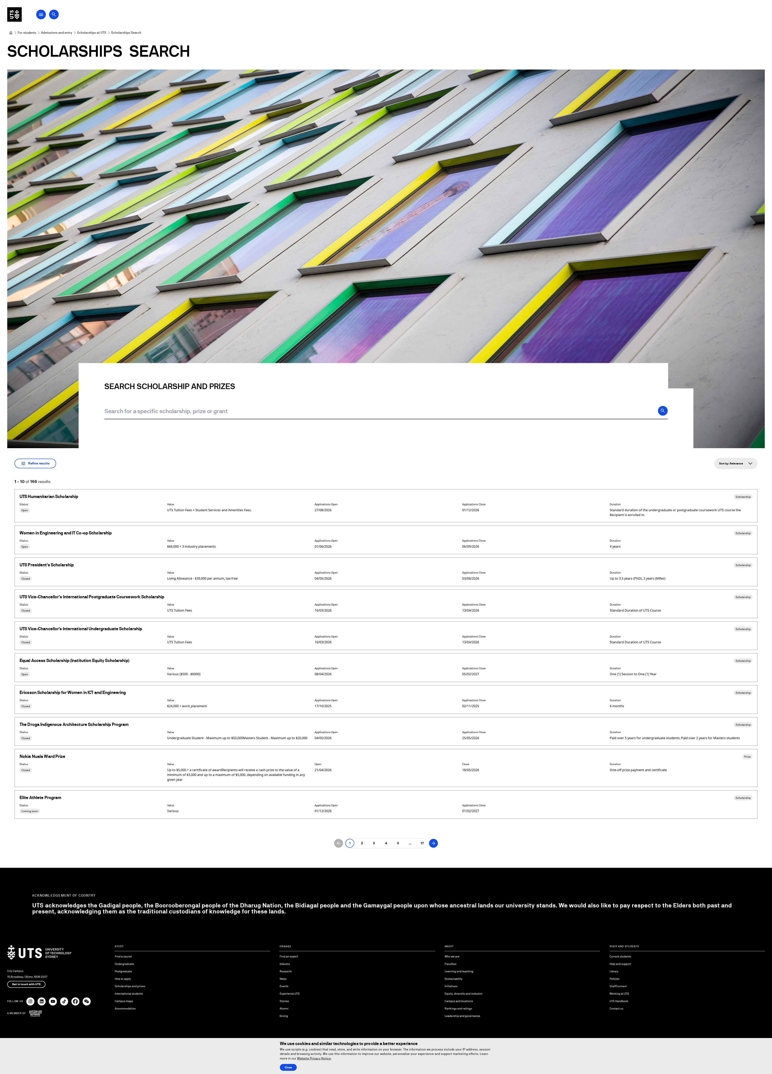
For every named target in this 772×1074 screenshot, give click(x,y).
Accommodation (125, 1008)
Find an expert (289, 956)
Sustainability (453, 978)
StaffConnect (618, 986)
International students (129, 993)
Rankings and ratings (458, 1008)
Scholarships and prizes (130, 986)
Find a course (123, 956)
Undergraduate (124, 963)
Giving (284, 1016)
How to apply (123, 978)
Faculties (450, 963)
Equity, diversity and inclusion (463, 993)
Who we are (452, 956)
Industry (285, 963)
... (410, 843)
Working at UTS (619, 993)
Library (614, 971)
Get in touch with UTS (26, 984)
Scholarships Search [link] (126, 33)
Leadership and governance (462, 1016)
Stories (284, 1001)
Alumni (284, 1008)
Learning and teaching (459, 971)
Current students (620, 956)
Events (284, 986)
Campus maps (124, 1001)
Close (288, 1067)
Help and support (620, 963)
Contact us (616, 1008)
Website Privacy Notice (314, 1058)
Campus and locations (459, 1001)
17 (422, 843)
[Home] (11, 33)
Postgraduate (123, 971)
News (283, 978)
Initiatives (451, 986)
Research (286, 971)
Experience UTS (290, 993)
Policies (614, 978)
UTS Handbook (619, 1001)
